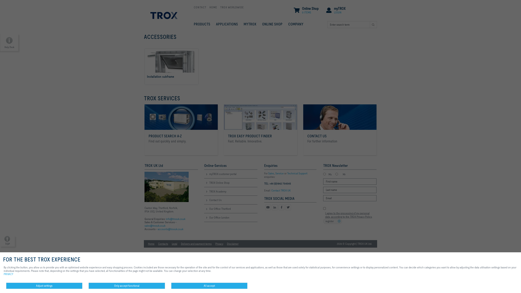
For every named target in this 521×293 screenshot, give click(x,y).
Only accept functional (126, 285)
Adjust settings (44, 285)
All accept (209, 285)
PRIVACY (8, 274)
